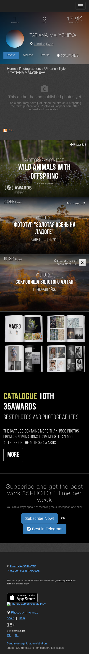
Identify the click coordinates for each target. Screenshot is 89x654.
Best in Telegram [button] (47, 529)
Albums (28, 55)
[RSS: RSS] (5, 130)
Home (11, 68)
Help (22, 618)
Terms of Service (15, 584)
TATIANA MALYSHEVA (27, 72)
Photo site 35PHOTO (23, 566)
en (9, 635)
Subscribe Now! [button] (39, 518)
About (10, 618)
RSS (10, 130)
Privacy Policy (65, 580)
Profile (45, 55)
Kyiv (50, 44)
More (13, 454)
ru (16, 635)
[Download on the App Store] (27, 597)
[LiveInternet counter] (17, 575)
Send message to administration (27, 643)
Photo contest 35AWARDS (23, 570)
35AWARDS (69, 55)
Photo (11, 55)
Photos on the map (24, 612)
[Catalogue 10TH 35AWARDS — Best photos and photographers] (44, 343)
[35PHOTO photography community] (21, 6)
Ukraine (39, 44)
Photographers (30, 68)
